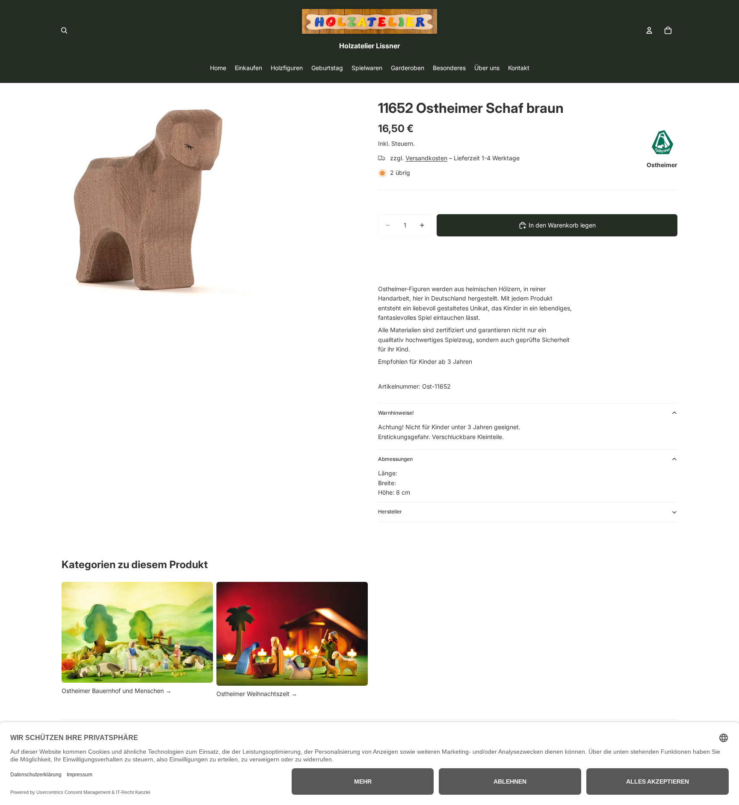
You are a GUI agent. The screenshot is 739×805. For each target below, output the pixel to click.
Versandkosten (426, 158)
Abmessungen (395, 459)
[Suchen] (64, 30)
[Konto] (649, 30)
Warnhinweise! (396, 413)
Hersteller (390, 511)
